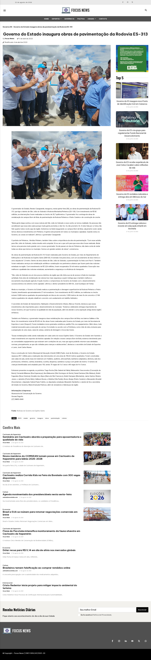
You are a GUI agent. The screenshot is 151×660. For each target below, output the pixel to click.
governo (32, 418)
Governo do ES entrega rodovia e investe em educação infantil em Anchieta (132, 226)
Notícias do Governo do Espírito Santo (31, 411)
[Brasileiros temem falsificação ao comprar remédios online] (97, 570)
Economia (6, 509)
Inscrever (142, 609)
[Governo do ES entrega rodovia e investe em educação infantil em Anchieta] (132, 212)
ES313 (19, 418)
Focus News (9, 38)
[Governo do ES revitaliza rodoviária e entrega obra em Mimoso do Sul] (132, 183)
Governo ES (7, 27)
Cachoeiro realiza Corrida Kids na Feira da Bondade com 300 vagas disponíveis (41, 476)
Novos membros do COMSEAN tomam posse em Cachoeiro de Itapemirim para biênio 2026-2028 (38, 457)
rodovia (64, 418)
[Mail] (132, 641)
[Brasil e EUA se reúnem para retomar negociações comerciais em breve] (97, 514)
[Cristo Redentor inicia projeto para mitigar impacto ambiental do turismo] (97, 587)
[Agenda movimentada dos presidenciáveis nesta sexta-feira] (97, 496)
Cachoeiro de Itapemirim (12, 434)
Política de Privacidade (102, 615)
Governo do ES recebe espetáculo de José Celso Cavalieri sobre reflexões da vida (132, 165)
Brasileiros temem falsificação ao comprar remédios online (36, 567)
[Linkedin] (125, 641)
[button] (145, 10)
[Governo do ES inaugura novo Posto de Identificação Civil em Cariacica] (132, 90)
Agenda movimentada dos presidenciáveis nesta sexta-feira (37, 494)
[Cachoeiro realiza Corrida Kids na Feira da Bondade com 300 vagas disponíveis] (97, 477)
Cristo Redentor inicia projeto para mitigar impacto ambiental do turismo (40, 587)
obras (47, 418)
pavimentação (55, 418)
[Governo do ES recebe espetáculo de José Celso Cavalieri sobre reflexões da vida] (132, 151)
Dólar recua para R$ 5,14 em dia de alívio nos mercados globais (39, 550)
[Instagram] (127, 2)
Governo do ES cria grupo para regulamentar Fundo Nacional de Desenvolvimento (132, 133)
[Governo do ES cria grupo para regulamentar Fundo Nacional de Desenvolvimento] (132, 119)
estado (26, 418)
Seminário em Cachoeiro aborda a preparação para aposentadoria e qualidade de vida (42, 438)
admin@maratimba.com (10, 497)
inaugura (40, 418)
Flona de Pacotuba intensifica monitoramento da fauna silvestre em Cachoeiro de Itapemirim (41, 532)
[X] (132, 2)
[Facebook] (123, 2)
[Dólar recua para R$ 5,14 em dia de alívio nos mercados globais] (97, 552)
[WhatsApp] (145, 641)
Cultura (5, 492)
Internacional (7, 583)
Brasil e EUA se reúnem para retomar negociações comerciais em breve (40, 513)
